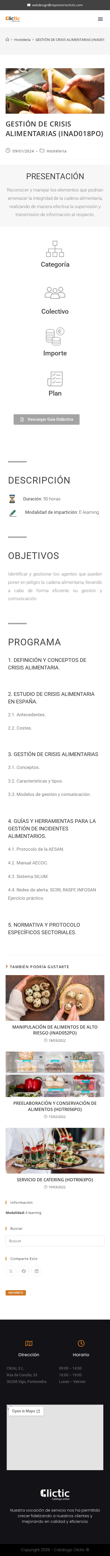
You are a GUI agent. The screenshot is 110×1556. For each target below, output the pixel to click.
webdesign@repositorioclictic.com (57, 5)
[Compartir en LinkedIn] (36, 1271)
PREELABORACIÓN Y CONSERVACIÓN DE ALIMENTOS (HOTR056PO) (55, 1106)
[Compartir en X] (11, 1271)
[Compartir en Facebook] (23, 1271)
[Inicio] (7, 39)
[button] (100, 19)
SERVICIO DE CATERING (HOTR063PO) (55, 1180)
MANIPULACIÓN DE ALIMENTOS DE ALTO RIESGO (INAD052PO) (55, 1030)
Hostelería (56, 151)
